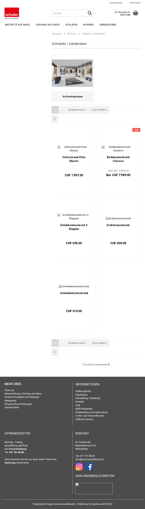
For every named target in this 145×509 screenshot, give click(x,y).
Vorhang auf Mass (48, 24)
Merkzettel (134, 3)
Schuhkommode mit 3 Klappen (73, 227)
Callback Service (84, 419)
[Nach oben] (134, 503)
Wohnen (88, 24)
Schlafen (71, 24)
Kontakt (79, 401)
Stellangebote (83, 391)
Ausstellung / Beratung (87, 398)
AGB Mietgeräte (83, 408)
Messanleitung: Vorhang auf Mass (23, 393)
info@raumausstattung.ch (89, 459)
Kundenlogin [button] (115, 3)
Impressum (81, 394)
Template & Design (42, 504)
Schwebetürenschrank (74, 293)
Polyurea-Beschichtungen (18, 404)
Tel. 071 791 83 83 (85, 455)
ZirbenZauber (107, 24)
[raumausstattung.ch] (25, 13)
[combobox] (77, 110)
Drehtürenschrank (118, 225)
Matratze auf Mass (17, 24)
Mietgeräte (10, 400)
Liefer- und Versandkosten (89, 415)
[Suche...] (89, 13)
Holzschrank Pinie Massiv (73, 159)
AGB (77, 405)
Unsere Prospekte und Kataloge (22, 397)
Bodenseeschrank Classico (118, 159)
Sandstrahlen (12, 407)
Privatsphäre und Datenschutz (91, 412)
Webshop (82, 504)
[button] (55, 110)
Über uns (9, 390)
